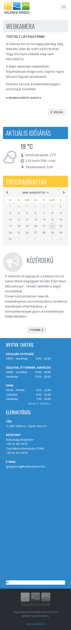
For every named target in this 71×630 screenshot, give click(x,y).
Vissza (58, 112)
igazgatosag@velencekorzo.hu (25, 466)
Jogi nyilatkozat (36, 624)
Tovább (35, 330)
